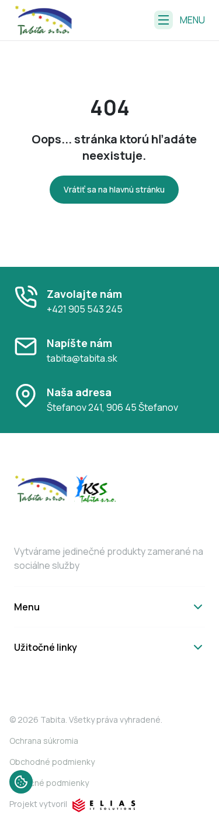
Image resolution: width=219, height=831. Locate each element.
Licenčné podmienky (49, 782)
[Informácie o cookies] (21, 782)
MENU (192, 19)
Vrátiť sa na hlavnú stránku (114, 189)
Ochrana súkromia (43, 740)
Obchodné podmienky (52, 761)
